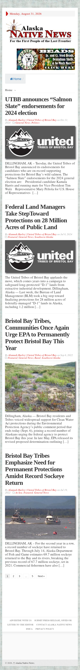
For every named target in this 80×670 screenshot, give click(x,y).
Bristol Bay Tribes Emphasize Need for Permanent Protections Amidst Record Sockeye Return (34, 469)
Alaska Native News (23, 662)
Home (17, 79)
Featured (12, 237)
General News (23, 122)
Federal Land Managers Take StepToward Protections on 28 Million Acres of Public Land (36, 217)
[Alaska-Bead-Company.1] (46, 59)
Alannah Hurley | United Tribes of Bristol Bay (32, 120)
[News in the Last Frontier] (40, 31)
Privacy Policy (45, 628)
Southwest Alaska (44, 237)
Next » (41, 576)
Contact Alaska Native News (54, 624)
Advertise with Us (20, 620)
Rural (38, 358)
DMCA (29, 628)
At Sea (19, 492)
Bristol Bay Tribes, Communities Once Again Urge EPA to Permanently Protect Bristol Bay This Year (37, 334)
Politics (35, 122)
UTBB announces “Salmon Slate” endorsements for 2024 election (38, 106)
